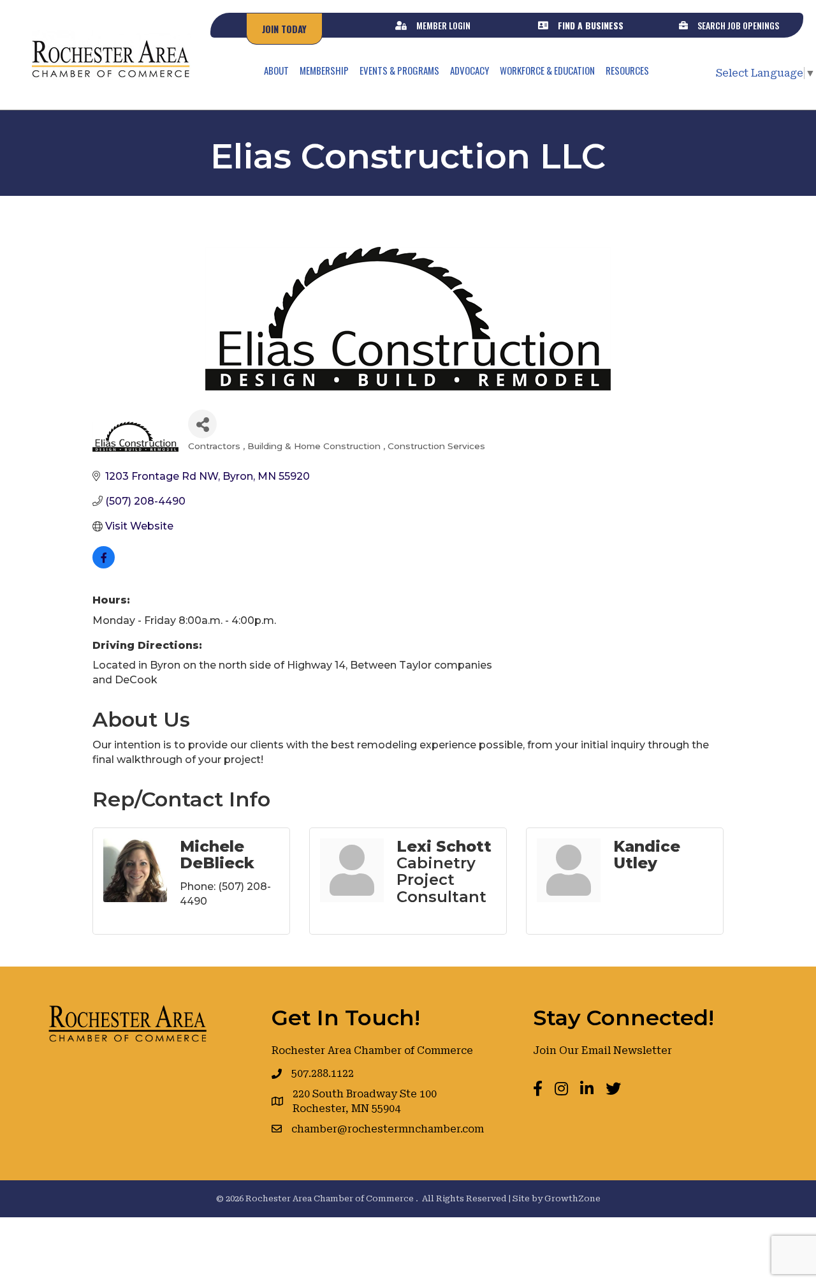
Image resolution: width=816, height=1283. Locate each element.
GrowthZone (572, 1198)
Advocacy (469, 70)
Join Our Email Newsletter (602, 1050)
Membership (324, 70)
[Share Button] (202, 424)
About (276, 70)
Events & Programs (399, 70)
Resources (627, 70)
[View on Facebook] (103, 565)
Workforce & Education (547, 70)
